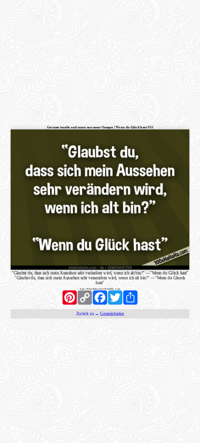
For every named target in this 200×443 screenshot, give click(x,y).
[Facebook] (99, 297)
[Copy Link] (84, 297)
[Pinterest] (69, 297)
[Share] (130, 297)
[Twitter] (115, 297)
